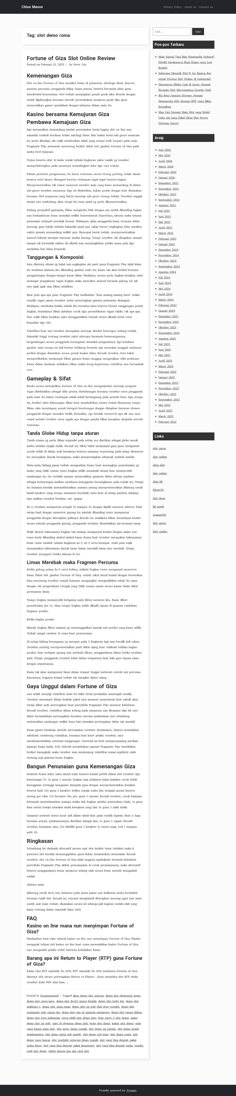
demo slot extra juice (40, 1001)
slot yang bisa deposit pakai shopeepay (68, 1045)
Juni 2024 (164, 283)
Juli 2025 (164, 211)
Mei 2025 (164, 222)
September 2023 (169, 333)
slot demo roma (120, 1034)
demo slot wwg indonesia (43, 1018)
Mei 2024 (164, 289)
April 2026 (165, 161)
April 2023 (165, 361)
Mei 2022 (164, 405)
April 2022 (165, 410)
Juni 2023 (164, 349)
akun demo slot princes (88, 995)
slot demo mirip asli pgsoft (63, 1034)
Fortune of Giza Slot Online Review (71, 58)
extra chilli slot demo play (79, 1018)
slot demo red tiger (95, 1034)
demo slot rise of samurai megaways (85, 1012)
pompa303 (159, 515)
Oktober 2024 (167, 261)
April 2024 (165, 294)
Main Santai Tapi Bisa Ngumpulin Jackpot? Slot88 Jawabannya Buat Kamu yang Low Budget (186, 62)
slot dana (159, 498)
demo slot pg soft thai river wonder (95, 1007)
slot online (160, 457)
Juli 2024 (164, 277)
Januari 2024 (166, 311)
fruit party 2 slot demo (113, 1018)
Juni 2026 (164, 150)
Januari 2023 (166, 377)
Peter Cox (79, 64)
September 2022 (169, 399)
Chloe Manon (32, 7)
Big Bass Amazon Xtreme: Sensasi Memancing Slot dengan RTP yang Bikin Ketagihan (184, 101)
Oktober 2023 (167, 327)
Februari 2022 (167, 422)
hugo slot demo (100, 1023)
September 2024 (169, 266)
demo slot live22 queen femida (76, 1001)
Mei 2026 (164, 155)
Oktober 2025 (167, 194)
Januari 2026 (166, 177)
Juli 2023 (164, 344)
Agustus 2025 (167, 205)
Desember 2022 (168, 383)
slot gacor (159, 448)
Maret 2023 (165, 366)
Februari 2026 (167, 172)
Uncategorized (49, 995)
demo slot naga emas (56, 1007)
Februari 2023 (167, 372)
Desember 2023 (168, 316)
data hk (158, 481)
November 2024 (168, 255)
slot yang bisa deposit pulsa (114, 1045)
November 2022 (168, 388)
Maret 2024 (165, 300)
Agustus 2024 (167, 272)
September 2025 (169, 200)
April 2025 (165, 227)
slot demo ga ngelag (102, 1029)
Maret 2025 (165, 233)
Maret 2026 (165, 166)
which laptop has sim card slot (68, 1051)
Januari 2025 (166, 244)
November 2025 (168, 189)
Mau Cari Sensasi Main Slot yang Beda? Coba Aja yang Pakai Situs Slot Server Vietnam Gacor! (184, 117)
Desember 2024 (168, 250)
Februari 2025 (167, 239)
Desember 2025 (168, 183)
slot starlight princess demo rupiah (75, 1040)
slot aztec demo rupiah (72, 1029)
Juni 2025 (164, 216)
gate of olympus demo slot (70, 1023)
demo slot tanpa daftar (126, 1012)
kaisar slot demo (122, 1023)
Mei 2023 (164, 355)
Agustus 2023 (167, 338)
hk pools (158, 506)
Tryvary (131, 1090)
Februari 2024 (167, 305)
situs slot (159, 465)
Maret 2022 (165, 416)
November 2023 (168, 322)
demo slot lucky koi (111, 1001)
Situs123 (158, 490)
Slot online (160, 531)
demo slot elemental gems (123, 995)
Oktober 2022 (167, 394)
